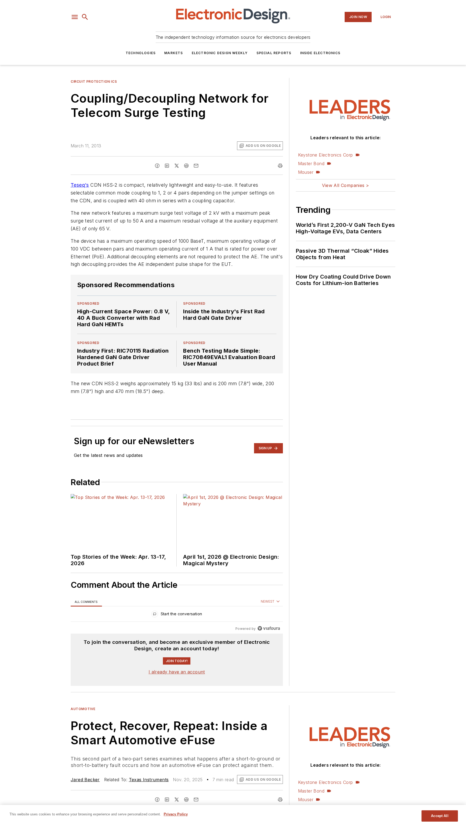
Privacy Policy (176, 814)
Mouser (305, 172)
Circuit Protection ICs (94, 81)
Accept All (439, 816)
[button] (75, 17)
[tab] (86, 601)
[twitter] (176, 165)
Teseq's (80, 185)
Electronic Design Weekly (220, 53)
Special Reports (274, 53)
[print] (280, 165)
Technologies (141, 53)
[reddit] (186, 165)
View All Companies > (345, 185)
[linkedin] (167, 165)
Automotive (83, 709)
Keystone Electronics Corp (325, 155)
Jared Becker (85, 779)
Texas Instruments (149, 779)
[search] (85, 17)
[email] (196, 165)
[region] (177, 615)
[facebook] (157, 165)
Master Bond (311, 163)
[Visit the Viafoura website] (268, 628)
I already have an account (177, 672)
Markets (173, 53)
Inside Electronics (320, 53)
